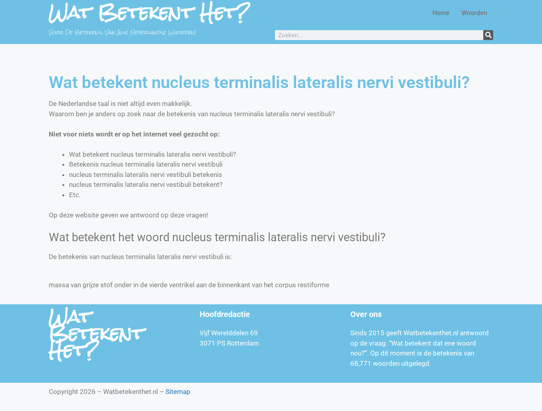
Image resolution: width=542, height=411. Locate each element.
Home (441, 13)
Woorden (474, 13)
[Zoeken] (488, 35)
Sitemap (177, 392)
